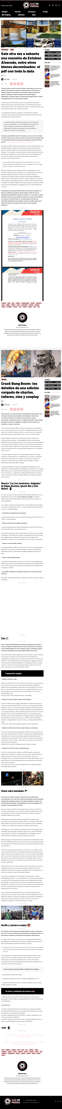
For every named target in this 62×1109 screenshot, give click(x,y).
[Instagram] (52, 5)
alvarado (4, 303)
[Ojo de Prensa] (2, 79)
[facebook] (20, 337)
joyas (3, 304)
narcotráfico (24, 304)
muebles (13, 304)
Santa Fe (15, 306)
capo (13, 303)
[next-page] (48, 90)
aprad (9, 303)
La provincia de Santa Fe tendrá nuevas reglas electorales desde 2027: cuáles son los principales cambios (55, 83)
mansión (8, 304)
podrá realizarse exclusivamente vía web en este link (19, 142)
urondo (30, 306)
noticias (31, 304)
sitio (20, 306)
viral (35, 306)
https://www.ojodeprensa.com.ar (22, 327)
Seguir (58, 55)
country (18, 303)
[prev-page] (46, 90)
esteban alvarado (25, 303)
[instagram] (22, 337)
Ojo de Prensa (7, 79)
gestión (32, 303)
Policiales (5, 49)
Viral (12, 49)
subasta (24, 306)
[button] (59, 5)
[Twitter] (56, 5)
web (38, 306)
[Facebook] (49, 5)
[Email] (21, 83)
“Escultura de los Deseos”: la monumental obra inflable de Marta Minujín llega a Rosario (55, 76)
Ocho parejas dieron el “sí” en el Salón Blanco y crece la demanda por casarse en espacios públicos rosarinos (55, 68)
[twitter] (24, 337)
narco (18, 304)
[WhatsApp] (18, 83)
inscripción (38, 303)
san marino (9, 306)
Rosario (3, 306)
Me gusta (58, 52)
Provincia (37, 304)
